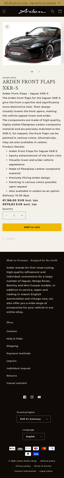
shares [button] (10, 238)
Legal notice (46, 471)
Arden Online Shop (27, 461)
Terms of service (43, 466)
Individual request (19, 368)
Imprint (11, 360)
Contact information (25, 471)
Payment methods (19, 353)
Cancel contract (17, 383)
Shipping (12, 346)
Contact (12, 331)
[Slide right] (39, 71)
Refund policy (48, 461)
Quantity (7, 208)
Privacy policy (23, 466)
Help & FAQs (15, 338)
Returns (12, 375)
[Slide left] (24, 71)
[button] (4, 11)
